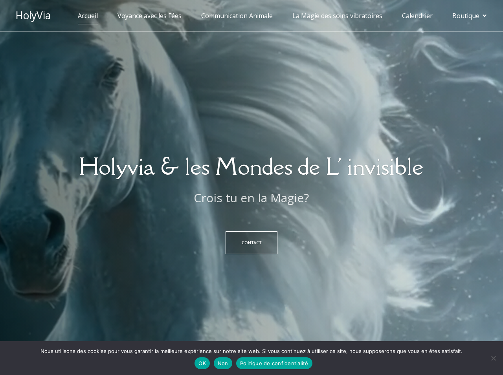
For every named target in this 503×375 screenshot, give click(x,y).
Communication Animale (237, 15)
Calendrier (417, 15)
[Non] (493, 358)
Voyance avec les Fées (149, 15)
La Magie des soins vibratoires (337, 15)
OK (202, 363)
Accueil (88, 15)
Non (223, 363)
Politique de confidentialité (274, 363)
